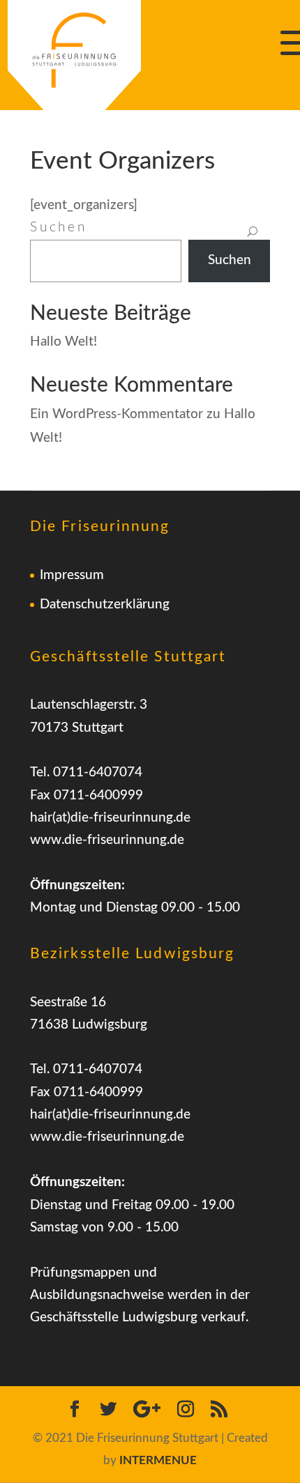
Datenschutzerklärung (105, 604)
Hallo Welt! (63, 341)
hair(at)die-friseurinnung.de (110, 817)
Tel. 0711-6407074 (86, 772)
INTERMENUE (158, 1460)
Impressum (72, 575)
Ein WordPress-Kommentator (116, 414)
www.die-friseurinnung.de (107, 840)
